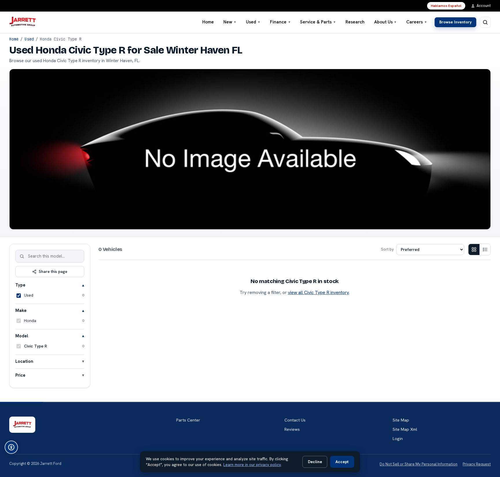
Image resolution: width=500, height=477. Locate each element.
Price (20, 375)
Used (253, 22)
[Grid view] (473, 249)
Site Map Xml (405, 429)
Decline (315, 461)
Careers (416, 22)
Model (21, 336)
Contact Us (295, 420)
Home (208, 22)
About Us (385, 22)
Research (355, 22)
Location (24, 361)
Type (20, 285)
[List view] (484, 249)
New (230, 22)
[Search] (22, 256)
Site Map (401, 420)
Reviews (292, 429)
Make (21, 310)
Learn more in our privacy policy (252, 464)
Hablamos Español (446, 5)
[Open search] (485, 22)
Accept (342, 461)
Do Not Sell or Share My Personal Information (418, 464)
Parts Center (188, 420)
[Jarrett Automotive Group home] (22, 22)
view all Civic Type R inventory (318, 292)
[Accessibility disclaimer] (11, 447)
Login (398, 438)
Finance (280, 22)
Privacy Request (477, 464)
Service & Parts (318, 22)
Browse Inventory (455, 22)
